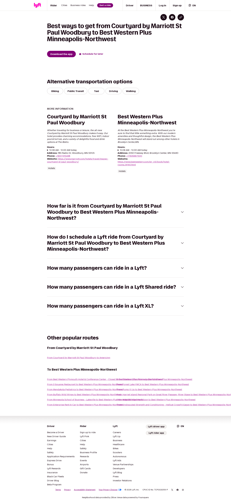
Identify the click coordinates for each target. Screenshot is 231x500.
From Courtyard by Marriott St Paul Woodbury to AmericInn (78, 357)
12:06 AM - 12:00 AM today (63, 150)
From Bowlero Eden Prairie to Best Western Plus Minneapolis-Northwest (154, 379)
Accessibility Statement (84, 489)
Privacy (67, 489)
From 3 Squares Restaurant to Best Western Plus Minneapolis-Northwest (85, 384)
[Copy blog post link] (181, 17)
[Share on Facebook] (172, 17)
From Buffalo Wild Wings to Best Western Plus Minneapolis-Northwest (84, 394)
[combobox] (192, 5)
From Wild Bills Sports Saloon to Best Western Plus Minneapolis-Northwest (156, 399)
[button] (115, 212)
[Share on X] (163, 17)
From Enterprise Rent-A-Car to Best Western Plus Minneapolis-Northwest (85, 404)
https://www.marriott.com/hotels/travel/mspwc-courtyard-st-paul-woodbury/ (77, 160)
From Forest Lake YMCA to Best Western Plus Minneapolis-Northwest (153, 384)
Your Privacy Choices (108, 489)
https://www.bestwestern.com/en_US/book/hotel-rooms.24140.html (144, 163)
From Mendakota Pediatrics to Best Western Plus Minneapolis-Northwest (85, 389)
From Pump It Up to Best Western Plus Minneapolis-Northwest (149, 389)
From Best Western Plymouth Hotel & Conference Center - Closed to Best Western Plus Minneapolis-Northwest (105, 379)
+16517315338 (63, 155)
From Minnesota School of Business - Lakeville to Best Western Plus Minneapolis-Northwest (95, 399)
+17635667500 (134, 155)
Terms (58, 489)
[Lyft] (37, 5)
